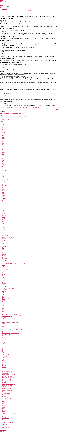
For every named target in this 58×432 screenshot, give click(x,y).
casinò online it (3, 256)
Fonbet (2, 276)
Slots (2, 370)
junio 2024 (3, 134)
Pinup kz (2, 348)
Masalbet (3, 305)
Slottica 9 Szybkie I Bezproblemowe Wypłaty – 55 (7, 375)
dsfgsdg (2, 270)
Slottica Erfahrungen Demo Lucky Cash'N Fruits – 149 (7, 383)
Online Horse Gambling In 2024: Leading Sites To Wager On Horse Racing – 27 (10, 333)
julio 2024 (3, 133)
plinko (2, 349)
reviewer (2, 363)
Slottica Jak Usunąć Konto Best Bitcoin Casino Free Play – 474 (8, 384)
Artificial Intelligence (4, 220)
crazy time (3, 266)
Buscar (1, 108)
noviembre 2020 (3, 159)
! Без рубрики (3, 169)
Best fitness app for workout (5, 235)
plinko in (2, 350)
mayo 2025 (3, 127)
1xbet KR (3, 191)
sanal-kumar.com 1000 (4, 365)
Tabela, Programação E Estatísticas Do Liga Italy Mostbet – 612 (8, 398)
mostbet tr (3, 320)
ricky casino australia (4, 364)
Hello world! (9, 119)
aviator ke (3, 225)
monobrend (3, 310)
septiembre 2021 (3, 153)
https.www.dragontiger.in (4, 289)
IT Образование (3, 292)
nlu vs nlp (3, 326)
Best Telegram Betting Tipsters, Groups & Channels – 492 (8, 238)
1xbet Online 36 (3, 193)
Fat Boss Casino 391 (4, 273)
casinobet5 (3, 259)
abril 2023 (3, 142)
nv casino (3, 328)
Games (2, 281)
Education (3, 271)
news (2, 325)
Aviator (2, 222)
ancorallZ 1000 (3, 217)
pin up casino (3, 341)
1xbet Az (3, 189)
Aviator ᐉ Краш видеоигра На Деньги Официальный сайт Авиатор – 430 (10, 227)
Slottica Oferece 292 (4, 386)
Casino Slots (3, 257)
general (2, 282)
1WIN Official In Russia (4, 185)
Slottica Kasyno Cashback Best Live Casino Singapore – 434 (8, 385)
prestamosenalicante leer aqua (5, 355)
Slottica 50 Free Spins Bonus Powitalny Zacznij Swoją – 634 (8, 374)
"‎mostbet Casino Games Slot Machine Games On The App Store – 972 (9, 171)
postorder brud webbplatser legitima (5, 354)
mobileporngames (3, 308)
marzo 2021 (3, 157)
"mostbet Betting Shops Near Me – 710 (6, 170)
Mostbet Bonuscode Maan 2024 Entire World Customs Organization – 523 (9, 314)
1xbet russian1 (3, 195)
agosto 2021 (3, 154)
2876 (2, 202)
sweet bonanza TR (4, 396)
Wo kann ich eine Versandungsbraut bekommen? (7, 415)
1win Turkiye (3, 186)
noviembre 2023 (3, 138)
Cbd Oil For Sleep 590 (4, 261)
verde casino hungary (4, 410)
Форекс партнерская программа (5, 427)
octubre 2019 (3, 164)
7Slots (2, 208)
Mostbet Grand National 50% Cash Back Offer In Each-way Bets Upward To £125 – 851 (11, 315)
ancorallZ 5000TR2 (4, 218)
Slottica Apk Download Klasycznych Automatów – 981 (7, 376)
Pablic (2, 335)
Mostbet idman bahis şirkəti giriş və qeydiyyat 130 (7, 316)
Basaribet (3, 231)
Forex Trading (3, 277)
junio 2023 (3, 141)
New (2, 324)
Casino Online (3, 255)
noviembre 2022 (3, 145)
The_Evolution (3, 402)
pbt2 (2, 338)
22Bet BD (3, 199)
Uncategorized (29, 10)
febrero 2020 (3, 163)
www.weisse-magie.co (4, 417)
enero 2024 (3, 137)
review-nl (3, 362)
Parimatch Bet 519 (4, 336)
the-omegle (3, 400)
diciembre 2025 (3, 123)
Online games (3, 332)
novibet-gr (3, 327)
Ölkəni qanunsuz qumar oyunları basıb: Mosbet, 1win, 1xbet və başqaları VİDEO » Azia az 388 (12, 329)
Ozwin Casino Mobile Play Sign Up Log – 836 (7, 334)
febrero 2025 (3, 129)
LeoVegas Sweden (4, 301)
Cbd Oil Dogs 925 (4, 260)
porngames (3, 353)
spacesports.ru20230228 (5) (4, 392)
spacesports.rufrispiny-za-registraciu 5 (6, 393)
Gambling (3, 280)
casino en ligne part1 (4, 254)
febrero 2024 (3, 136)
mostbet (2, 312)
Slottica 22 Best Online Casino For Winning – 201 (7, 372)
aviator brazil (3, 223)
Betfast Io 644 (3, 240)
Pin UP (2, 340)
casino (2, 252)
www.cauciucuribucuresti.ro (5, 416)
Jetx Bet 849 (3, 294)
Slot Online (3, 369)
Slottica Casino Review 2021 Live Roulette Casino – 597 (8, 380)
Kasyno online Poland (4, 296)
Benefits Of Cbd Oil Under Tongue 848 (6, 234)
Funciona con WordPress (3, 430)
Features (2, 275)
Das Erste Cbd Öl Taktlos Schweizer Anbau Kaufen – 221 (8, 269)
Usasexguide (3, 408)
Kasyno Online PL (4, 295)
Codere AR (3, 264)
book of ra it (3, 248)
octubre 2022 (3, 146)
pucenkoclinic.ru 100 (4, 357)
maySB (2, 306)
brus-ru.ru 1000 (3, 249)
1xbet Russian (3, 194)
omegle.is (3, 330)
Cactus (2, 251)
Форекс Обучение (4, 426)
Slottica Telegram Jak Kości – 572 (5, 389)
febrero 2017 (3, 166)
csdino (2, 267)
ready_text (3, 359)
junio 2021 (3, 155)
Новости (3, 423)
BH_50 (2, 242)
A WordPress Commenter (4, 119)
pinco (2, 346)
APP (2, 219)
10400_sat (3, 176)
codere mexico (3, 265)
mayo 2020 (3, 162)
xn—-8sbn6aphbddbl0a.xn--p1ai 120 (5, 418)
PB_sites (2, 339)
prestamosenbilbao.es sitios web (5, 356)
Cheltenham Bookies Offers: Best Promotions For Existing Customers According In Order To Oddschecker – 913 (14, 263)
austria (2, 221)
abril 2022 (3, 149)
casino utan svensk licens (4, 258)
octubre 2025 (3, 124)
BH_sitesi (3, 243)
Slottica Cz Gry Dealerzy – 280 (5, 382)
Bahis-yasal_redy (3, 229)
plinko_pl (3, 351)
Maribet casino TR (4, 304)
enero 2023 (3, 144)
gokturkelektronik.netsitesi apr (5, 284)
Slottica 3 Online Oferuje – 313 (5, 373)
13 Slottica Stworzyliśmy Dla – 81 (5, 179)
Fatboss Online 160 (4, 274)
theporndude (3, 401)
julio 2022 (3, 147)
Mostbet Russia (3, 318)
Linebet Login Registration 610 (5, 302)
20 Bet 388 (3, 196)
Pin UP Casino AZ (4, 342)
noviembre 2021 (3, 152)
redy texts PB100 (3, 360)
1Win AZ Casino (3, 181)
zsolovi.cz (3, 419)
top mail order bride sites (4, 404)
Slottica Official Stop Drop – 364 (5, 387)
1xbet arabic (3, 188)
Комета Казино (3, 421)
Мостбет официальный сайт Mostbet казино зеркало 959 (8, 422)
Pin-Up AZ (3, 343)
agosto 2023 (3, 140)
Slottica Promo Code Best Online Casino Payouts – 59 (7, 388)
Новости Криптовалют (4, 424)
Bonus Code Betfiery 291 (4, 246)
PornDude (3, 352)
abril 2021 (3, 156)
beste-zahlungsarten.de (4, 239)
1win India (3, 184)
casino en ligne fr (3, 253)
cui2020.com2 (3, 268)
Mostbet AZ (3, 313)
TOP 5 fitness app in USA (4, 403)
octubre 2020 (3, 160)
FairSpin (2, 272)
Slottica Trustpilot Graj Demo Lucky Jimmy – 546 (7, 390)
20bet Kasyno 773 (4, 198)
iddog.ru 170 (3, 290)
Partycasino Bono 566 (4, 337)
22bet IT (2, 200)
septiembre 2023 (3, 139)
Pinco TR (3, 347)
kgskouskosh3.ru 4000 (4, 297)
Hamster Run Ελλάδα (4, 286)
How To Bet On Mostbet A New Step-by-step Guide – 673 (8, 288)
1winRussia (3, 187)
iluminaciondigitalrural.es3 (4, 291)
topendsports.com (3, 405)
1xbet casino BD (3, 190)
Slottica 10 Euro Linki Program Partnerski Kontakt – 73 (7, 371)
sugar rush (3, 394)
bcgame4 (3, 233)
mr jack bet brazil (3, 323)
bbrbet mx (3, 232)
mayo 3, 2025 (30, 14)
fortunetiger (3, 278)
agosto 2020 (3, 161)
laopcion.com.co (3, 299)
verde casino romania (4, 411)
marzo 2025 (3, 128)
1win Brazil (3, 182)
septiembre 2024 (3, 132)
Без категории (3, 420)
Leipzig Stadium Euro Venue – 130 (5, 300)
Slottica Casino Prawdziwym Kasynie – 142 (6, 379)
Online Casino (3, 331)
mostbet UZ (3, 321)
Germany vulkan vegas (4, 283)
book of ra (3, 247)
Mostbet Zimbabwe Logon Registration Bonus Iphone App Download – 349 (10, 322)
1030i (2, 174)
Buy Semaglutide (3, 250)
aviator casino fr (3, 224)
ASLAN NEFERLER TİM (3, 1)
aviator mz (3, 226)
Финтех (2, 425)
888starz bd (3, 209)
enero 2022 (3, 151)
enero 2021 (3, 158)
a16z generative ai (3, 212)
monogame (3, 311)
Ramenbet (3, 358)
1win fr (2, 183)
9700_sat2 (3, 210)
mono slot (3, 309)
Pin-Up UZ (3, 345)
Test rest (1, 115)
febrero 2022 (3, 150)
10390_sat (3, 175)
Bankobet (3, 230)
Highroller (3, 287)
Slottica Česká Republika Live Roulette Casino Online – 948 (8, 381)
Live (2, 303)
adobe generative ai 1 (4, 213)
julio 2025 (3, 126)
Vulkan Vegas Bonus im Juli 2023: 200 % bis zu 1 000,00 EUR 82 (9, 413)
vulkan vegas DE (3, 414)
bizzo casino (3, 244)
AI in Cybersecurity (4, 215)
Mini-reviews (3, 307)
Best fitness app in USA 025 (5, 236)
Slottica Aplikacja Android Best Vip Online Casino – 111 (8, 377)
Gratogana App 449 (4, 285)
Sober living (3, 391)
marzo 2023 (3, 143)
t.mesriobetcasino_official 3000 (5, 397)
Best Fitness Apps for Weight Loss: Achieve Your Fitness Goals (8, 237)
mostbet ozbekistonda (4, 317)
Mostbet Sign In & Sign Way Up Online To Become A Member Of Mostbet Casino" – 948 (11, 319)
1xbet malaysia (3, 192)
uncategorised (3, 406)
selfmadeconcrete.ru (4, 367)
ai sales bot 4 (3, 216)
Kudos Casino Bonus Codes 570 (5, 298)
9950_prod (3, 211)
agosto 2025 (3, 125)
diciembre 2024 (3, 130)
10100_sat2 (3, 173)
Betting (2, 241)
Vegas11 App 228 (3, 409)
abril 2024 (3, 135)
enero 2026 (3, 122)
